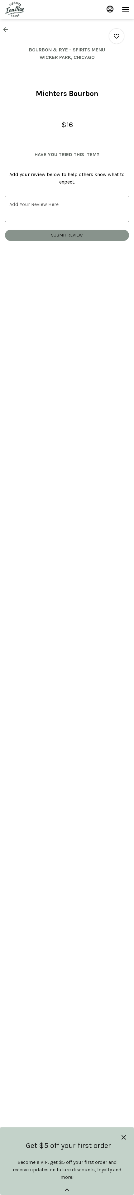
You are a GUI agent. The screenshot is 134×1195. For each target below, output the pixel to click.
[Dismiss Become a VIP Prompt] (123, 1137)
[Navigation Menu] (125, 9)
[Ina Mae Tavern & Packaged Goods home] (33, 9)
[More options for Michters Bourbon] (116, 36)
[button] (7, 30)
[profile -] (110, 9)
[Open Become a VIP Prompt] (67, 1189)
